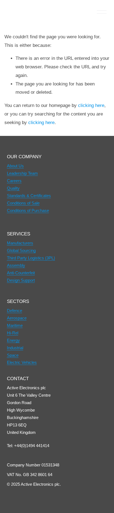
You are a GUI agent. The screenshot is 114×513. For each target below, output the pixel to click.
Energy (13, 340)
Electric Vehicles (22, 362)
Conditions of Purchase (28, 210)
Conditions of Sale (23, 203)
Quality (13, 188)
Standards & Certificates (29, 195)
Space (13, 355)
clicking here (91, 105)
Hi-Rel (12, 333)
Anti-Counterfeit (21, 272)
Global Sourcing (21, 250)
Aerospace (17, 318)
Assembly (16, 265)
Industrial (15, 347)
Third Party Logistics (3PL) (31, 258)
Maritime (15, 325)
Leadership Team (22, 173)
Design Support (21, 280)
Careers (14, 180)
